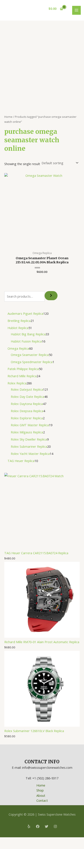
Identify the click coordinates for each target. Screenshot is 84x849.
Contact (42, 800)
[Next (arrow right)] (13, 847)
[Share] (23, 841)
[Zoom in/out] (4, 841)
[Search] (51, 295)
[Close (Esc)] (32, 841)
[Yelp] (29, 826)
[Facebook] (37, 826)
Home (8, 117)
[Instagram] (55, 826)
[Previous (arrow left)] (4, 847)
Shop (40, 790)
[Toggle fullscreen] (13, 841)
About (40, 795)
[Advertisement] (42, 65)
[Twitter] (46, 826)
